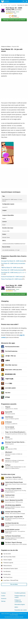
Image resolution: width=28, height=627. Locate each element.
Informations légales (20, 604)
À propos (3, 593)
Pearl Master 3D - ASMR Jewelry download (12, 270)
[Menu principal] (26, 1)
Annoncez (3, 598)
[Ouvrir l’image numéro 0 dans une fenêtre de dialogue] (7, 153)
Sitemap (3, 601)
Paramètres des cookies (21, 610)
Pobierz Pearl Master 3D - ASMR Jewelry (11, 279)
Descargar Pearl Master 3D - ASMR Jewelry (12, 261)
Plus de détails (14, 584)
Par (10, 11)
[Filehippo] (5, 1)
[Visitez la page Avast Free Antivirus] (14, 16)
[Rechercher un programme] (23, 1)
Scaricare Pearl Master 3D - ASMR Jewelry (12, 276)
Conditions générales (20, 593)
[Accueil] (1, 5)
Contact (3, 595)
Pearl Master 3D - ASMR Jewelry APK (14, 286)
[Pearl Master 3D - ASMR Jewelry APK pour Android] (3, 10)
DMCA (16, 607)
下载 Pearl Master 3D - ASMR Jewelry (10, 267)
